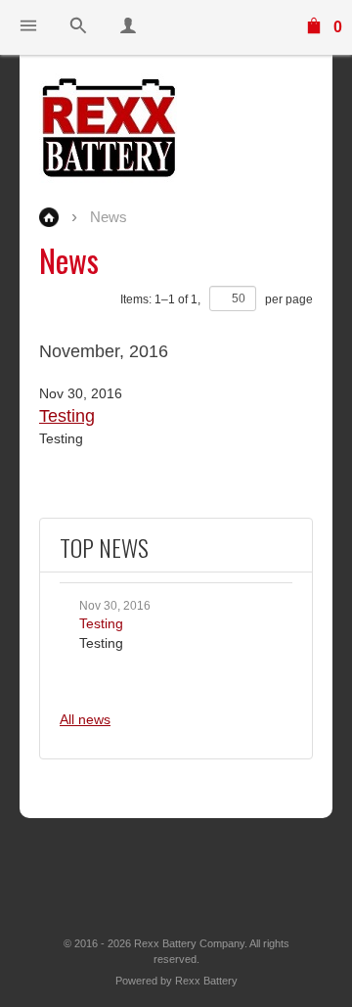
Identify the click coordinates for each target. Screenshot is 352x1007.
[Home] (176, 128)
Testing (101, 623)
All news (85, 719)
